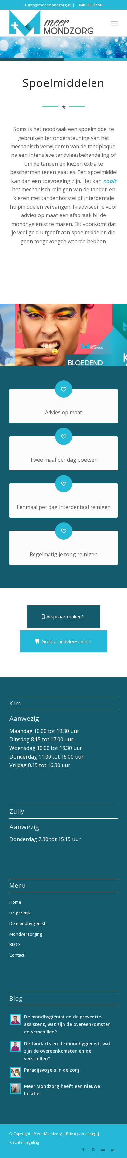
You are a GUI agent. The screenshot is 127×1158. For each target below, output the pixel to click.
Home (15, 902)
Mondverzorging (25, 934)
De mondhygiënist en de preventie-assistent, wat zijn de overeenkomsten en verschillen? (67, 1024)
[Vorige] (14, 333)
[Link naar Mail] (103, 1150)
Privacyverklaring (81, 1133)
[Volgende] (112, 333)
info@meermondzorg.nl (49, 4)
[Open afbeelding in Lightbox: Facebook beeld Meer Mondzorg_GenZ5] (105, 363)
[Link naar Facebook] (83, 1150)
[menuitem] (114, 23)
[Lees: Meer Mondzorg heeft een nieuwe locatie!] (15, 1089)
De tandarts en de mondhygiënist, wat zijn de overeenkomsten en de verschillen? (67, 1051)
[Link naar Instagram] (93, 1150)
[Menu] (114, 23)
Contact (16, 955)
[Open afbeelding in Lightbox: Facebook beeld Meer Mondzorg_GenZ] (7, 363)
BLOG (15, 944)
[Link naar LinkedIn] (113, 1150)
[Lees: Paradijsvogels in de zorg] (15, 1072)
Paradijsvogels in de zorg (52, 1070)
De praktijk (20, 913)
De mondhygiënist (27, 923)
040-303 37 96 (90, 4)
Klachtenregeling (24, 1142)
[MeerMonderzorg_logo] (52, 23)
